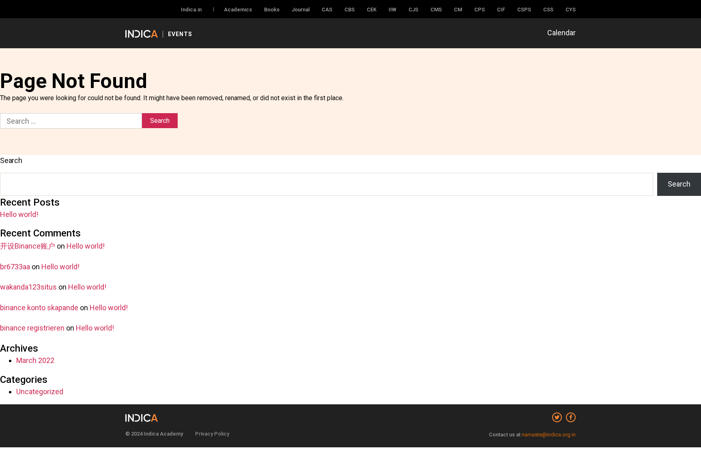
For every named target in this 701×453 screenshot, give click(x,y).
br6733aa (15, 266)
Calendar (561, 32)
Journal (301, 9)
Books (272, 9)
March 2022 (35, 360)
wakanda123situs (28, 287)
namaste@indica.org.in (549, 435)
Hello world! (19, 214)
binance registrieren (32, 328)
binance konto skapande (39, 307)
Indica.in (191, 9)
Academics (238, 9)
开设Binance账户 (27, 246)
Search (11, 160)
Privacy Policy (212, 434)
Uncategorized (39, 391)
